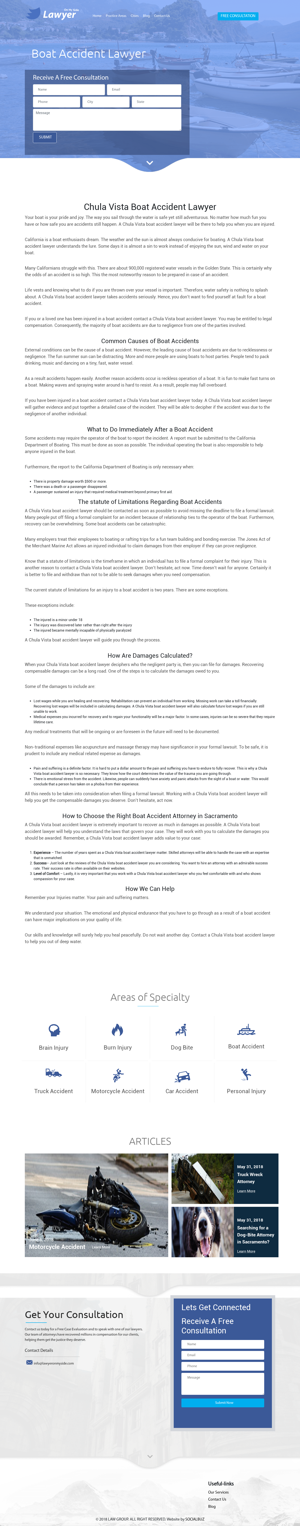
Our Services (218, 1493)
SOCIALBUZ (194, 1520)
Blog (146, 16)
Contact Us (162, 16)
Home (97, 16)
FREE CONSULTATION (238, 16)
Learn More (101, 1247)
